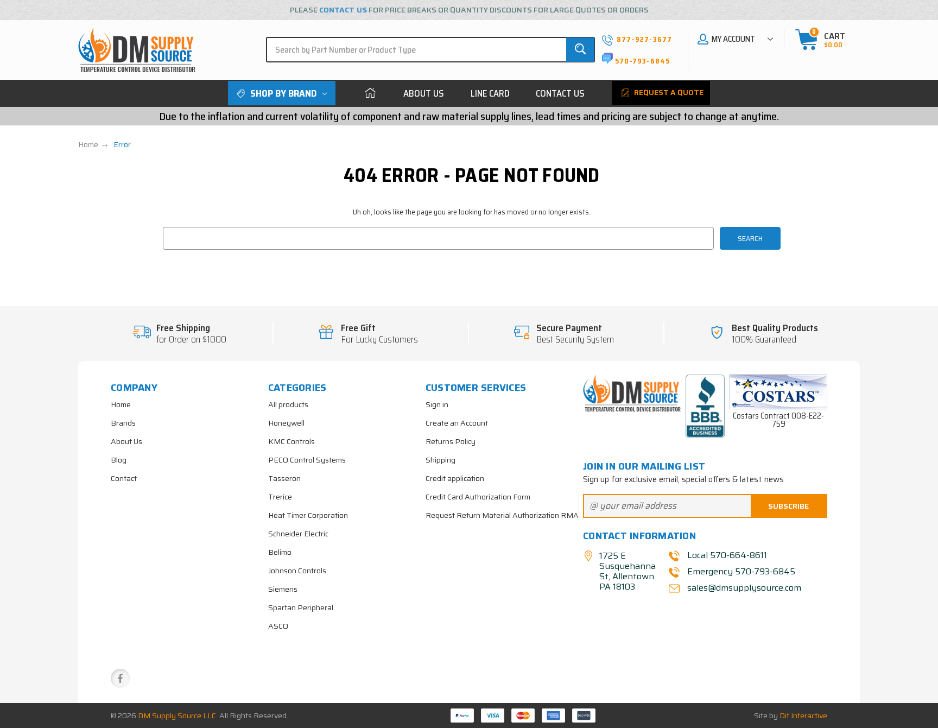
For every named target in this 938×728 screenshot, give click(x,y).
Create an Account (457, 423)
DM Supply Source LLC (177, 715)
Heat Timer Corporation (308, 515)
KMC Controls (291, 441)
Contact (124, 478)
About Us (423, 93)
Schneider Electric (298, 534)
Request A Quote (668, 92)
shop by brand (283, 93)
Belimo (279, 552)
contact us (343, 10)
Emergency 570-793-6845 (741, 571)
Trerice (280, 497)
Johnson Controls (297, 571)
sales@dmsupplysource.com (743, 587)
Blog (118, 460)
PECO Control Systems (307, 460)
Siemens (282, 589)
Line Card (490, 93)
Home (370, 93)
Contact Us (560, 93)
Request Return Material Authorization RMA (502, 515)
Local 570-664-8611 (727, 555)
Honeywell (286, 423)
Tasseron (284, 478)
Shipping (440, 460)
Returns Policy (451, 441)
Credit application (455, 478)
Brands (123, 423)
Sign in (437, 404)
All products (288, 404)
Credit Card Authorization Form (478, 497)
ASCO (278, 626)
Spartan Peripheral (300, 607)
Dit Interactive (803, 715)
